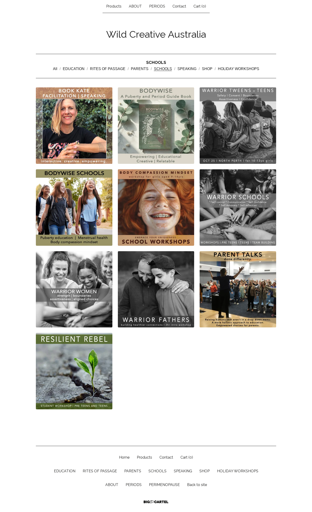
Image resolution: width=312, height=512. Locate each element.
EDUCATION (74, 69)
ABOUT (135, 6)
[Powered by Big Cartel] (156, 502)
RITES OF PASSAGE (107, 69)
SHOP (207, 69)
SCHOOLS (163, 69)
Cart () (199, 6)
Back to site (197, 485)
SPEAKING (186, 69)
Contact (179, 6)
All (55, 69)
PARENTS (139, 69)
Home (124, 457)
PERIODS (157, 6)
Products (114, 6)
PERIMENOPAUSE (164, 485)
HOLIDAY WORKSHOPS (238, 69)
